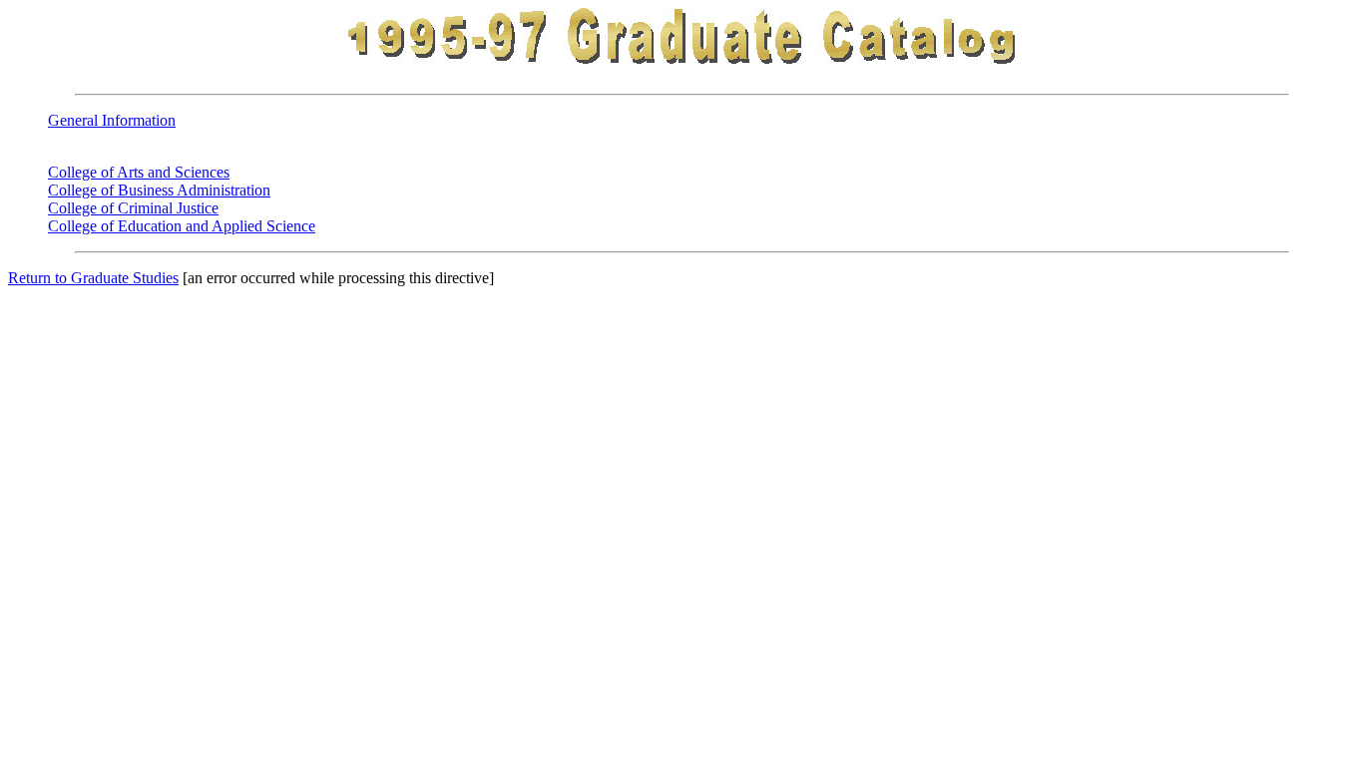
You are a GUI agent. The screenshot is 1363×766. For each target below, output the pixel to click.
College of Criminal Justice (133, 207)
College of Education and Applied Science (181, 225)
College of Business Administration (159, 190)
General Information (112, 120)
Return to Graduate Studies (93, 277)
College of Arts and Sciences (138, 172)
